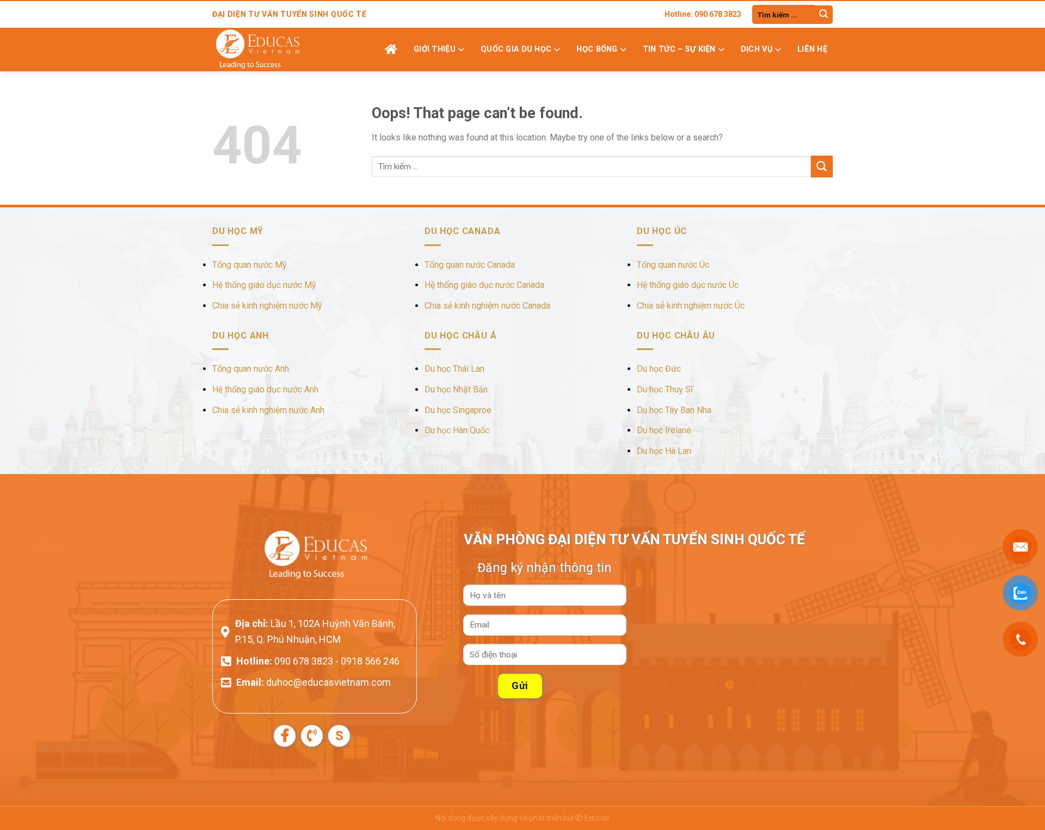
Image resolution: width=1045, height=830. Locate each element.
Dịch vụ (756, 49)
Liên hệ (812, 49)
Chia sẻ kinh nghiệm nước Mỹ (267, 305)
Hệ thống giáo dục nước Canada (484, 285)
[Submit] (823, 14)
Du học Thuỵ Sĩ (665, 389)
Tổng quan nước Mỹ (249, 265)
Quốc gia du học (516, 49)
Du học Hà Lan (664, 451)
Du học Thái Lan (454, 369)
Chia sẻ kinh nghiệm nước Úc (691, 305)
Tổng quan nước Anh (250, 369)
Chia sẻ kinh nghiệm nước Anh (268, 410)
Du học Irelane (664, 430)
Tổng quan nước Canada (470, 265)
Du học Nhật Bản (456, 389)
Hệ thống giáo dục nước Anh (265, 389)
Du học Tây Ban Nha (674, 410)
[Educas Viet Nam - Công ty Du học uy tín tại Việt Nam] (266, 49)
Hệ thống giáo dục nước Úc (688, 285)
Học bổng (596, 49)
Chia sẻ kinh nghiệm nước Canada (487, 305)
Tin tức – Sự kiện (679, 49)
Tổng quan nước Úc (673, 265)
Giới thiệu (435, 49)
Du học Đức (659, 369)
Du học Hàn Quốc (457, 430)
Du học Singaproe (458, 410)
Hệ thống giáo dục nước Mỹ (264, 285)
